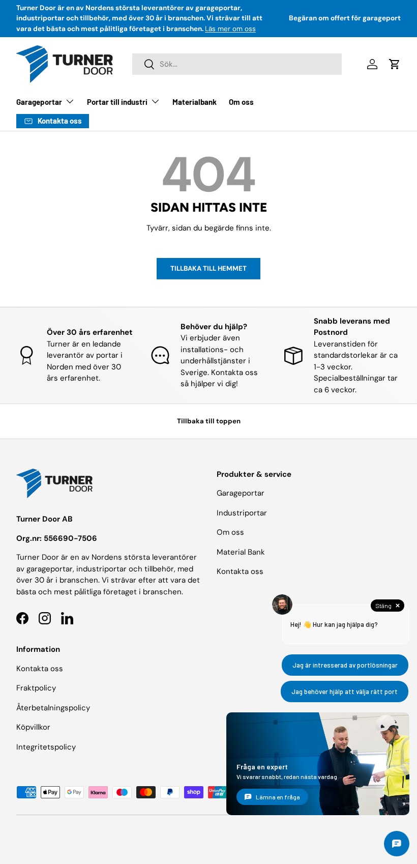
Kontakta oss (39, 669)
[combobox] (236, 64)
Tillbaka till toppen (209, 421)
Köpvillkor (33, 727)
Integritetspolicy (46, 747)
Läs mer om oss (230, 28)
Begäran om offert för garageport (345, 18)
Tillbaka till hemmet (208, 268)
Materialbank (194, 101)
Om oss (241, 101)
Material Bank (241, 552)
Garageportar (240, 493)
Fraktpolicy (36, 688)
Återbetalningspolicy (53, 708)
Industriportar (242, 513)
